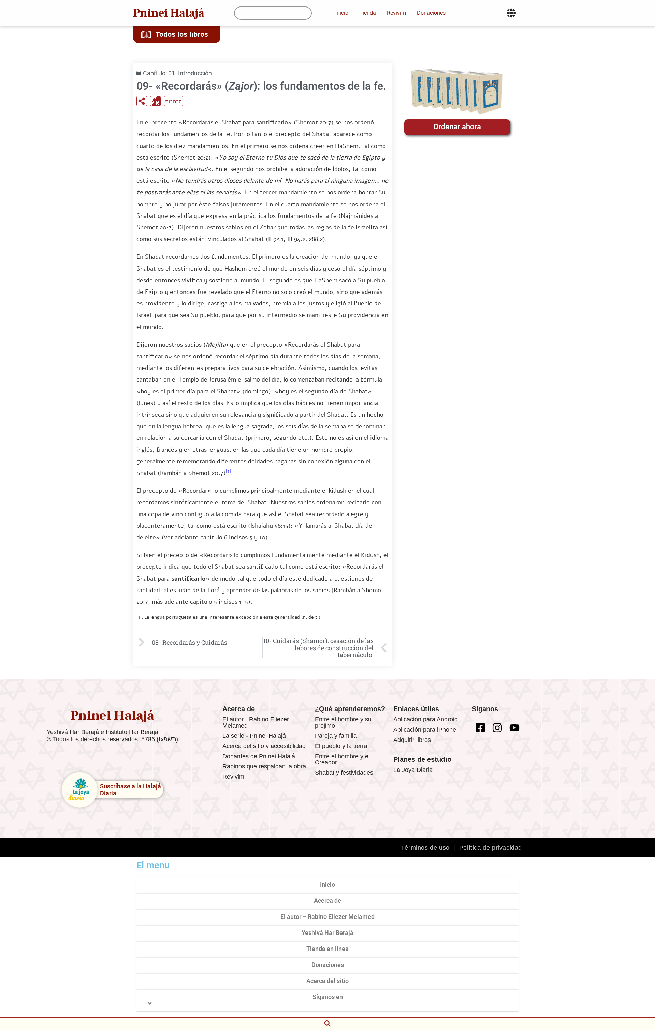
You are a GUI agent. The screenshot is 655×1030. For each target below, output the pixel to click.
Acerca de (327, 900)
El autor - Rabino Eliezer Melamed (255, 722)
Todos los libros (182, 34)
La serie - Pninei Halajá (254, 735)
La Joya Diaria (413, 769)
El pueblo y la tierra (341, 746)
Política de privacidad (490, 847)
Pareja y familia (336, 735)
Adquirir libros (412, 739)
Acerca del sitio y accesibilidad (264, 746)
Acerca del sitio (327, 980)
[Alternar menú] (511, 13)
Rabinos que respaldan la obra (264, 766)
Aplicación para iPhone (424, 729)
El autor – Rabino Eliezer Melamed (327, 916)
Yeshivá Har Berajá (327, 932)
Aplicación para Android (425, 719)
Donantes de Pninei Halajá (258, 756)
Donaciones (327, 964)
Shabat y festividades (344, 772)
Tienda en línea (327, 948)
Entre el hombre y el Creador (342, 759)
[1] (228, 471)
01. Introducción (190, 73)
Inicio (327, 884)
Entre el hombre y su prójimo (343, 722)
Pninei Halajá (168, 12)
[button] (327, 1023)
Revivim (233, 776)
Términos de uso (425, 847)
